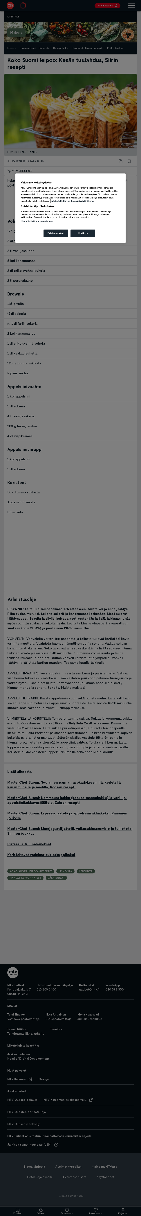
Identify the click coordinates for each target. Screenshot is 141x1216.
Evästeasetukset (56, 233)
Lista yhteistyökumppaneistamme (37, 221)
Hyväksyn (83, 233)
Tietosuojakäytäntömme (82, 201)
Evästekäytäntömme (60, 201)
